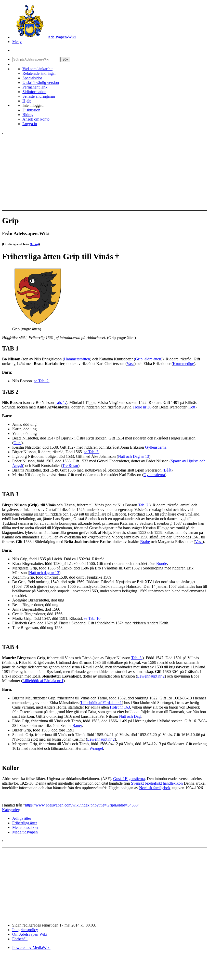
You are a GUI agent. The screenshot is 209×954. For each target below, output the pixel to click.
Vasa (130, 363)
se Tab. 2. (41, 381)
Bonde (161, 563)
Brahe (145, 541)
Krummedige (183, 363)
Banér (77, 725)
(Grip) (34, 244)
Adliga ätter (21, 818)
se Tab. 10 (92, 618)
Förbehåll (20, 939)
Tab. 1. (60, 402)
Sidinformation (34, 92)
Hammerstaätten (77, 359)
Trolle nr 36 (142, 407)
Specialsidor (32, 78)
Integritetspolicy (25, 930)
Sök (65, 59)
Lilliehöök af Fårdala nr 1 (42, 681)
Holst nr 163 (120, 707)
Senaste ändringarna (38, 96)
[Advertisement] (104, 174)
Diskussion (31, 110)
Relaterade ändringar (39, 73)
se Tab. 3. (91, 452)
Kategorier (10, 810)
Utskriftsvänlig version (40, 82)
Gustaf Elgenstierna (129, 778)
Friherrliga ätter (24, 823)
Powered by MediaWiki (31, 947)
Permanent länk (34, 87)
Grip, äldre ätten (148, 359)
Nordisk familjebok (154, 788)
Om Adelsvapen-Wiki (29, 934)
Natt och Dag (130, 716)
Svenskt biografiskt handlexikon (157, 783)
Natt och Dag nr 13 (133, 456)
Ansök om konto (35, 119)
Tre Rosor (70, 465)
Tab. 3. (136, 658)
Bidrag (27, 114)
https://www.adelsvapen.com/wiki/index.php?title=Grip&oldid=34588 (81, 805)
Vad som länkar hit (37, 69)
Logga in (29, 124)
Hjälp (26, 101)
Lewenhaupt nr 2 (151, 676)
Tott (192, 407)
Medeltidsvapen (25, 832)
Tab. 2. (143, 505)
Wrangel (96, 748)
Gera (17, 443)
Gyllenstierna (155, 447)
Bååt (167, 470)
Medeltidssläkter (25, 827)
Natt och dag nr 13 (44, 572)
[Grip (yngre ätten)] (37, 324)
